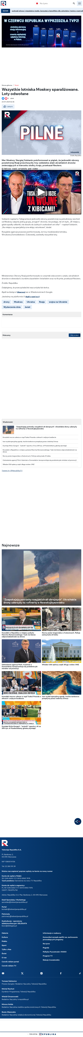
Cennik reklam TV (9, 966)
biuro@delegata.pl (9, 926)
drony (6, 301)
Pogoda (46, 948)
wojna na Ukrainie (58, 301)
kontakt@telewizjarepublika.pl (14, 909)
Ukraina (31, 301)
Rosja (42, 301)
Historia (5, 933)
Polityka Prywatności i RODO (54, 952)
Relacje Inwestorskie (51, 960)
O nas (4, 957)
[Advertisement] (41, 64)
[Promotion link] (41, 31)
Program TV (48, 956)
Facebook (60, 973)
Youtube (3, 973)
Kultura (5, 937)
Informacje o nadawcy (52, 933)
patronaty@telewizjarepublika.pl (15, 916)
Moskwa (18, 301)
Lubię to (10, 107)
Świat (17, 85)
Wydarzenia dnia (12, 307)
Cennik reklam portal (10, 962)
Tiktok (80, 973)
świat (27, 307)
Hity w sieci (74, 335)
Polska (4, 941)
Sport (4, 945)
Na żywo (44, 3)
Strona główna (7, 85)
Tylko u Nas (6, 949)
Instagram (41, 973)
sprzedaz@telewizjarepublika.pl (14, 902)
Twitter (22, 973)
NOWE (5, 11)
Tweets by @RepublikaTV (12, 471)
